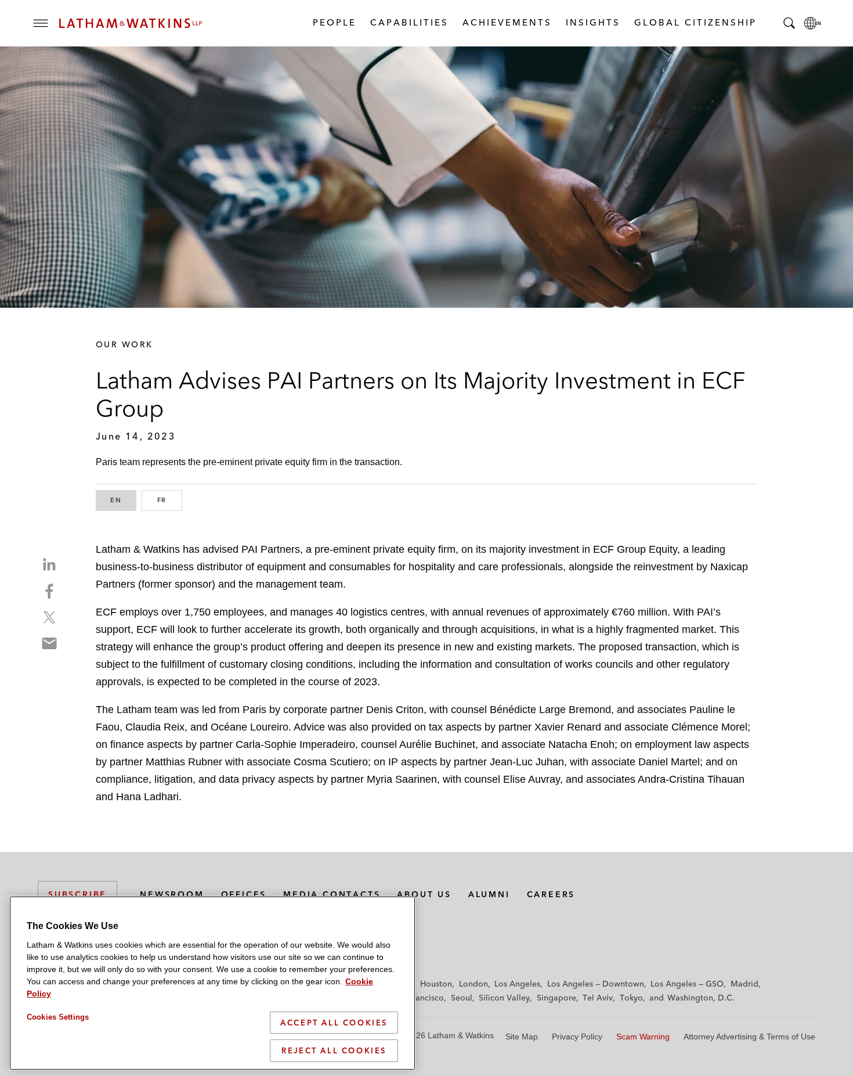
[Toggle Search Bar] (789, 23)
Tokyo (631, 997)
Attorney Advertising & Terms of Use (749, 1036)
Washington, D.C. (701, 997)
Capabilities (408, 22)
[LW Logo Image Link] (130, 23)
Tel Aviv (598, 997)
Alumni (489, 894)
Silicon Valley (504, 997)
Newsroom (172, 894)
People (334, 22)
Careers (551, 894)
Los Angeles (517, 983)
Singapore (556, 997)
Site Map (521, 1036)
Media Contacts (331, 894)
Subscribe (77, 894)
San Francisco (418, 997)
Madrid (744, 983)
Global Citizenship (695, 22)
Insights (592, 22)
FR (169, 500)
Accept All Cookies (334, 1022)
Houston (436, 983)
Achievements (506, 22)
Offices (244, 894)
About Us (424, 894)
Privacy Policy (577, 1036)
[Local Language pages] (812, 23)
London (473, 983)
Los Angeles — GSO (687, 983)
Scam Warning (643, 1036)
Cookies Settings (58, 1017)
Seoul (461, 997)
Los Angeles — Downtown (595, 983)
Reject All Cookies (333, 1050)
